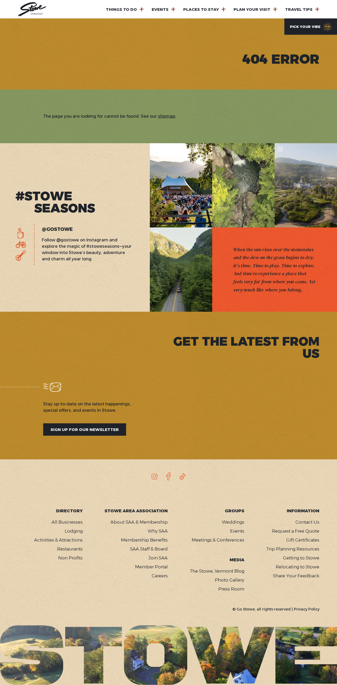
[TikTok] (182, 476)
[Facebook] (168, 476)
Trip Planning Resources (292, 549)
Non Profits (70, 557)
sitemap (166, 116)
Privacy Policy (306, 609)
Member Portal (151, 566)
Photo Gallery (229, 580)
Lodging (74, 531)
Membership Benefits (144, 540)
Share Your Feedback (296, 575)
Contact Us (307, 522)
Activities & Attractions (58, 540)
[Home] (32, 9)
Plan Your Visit (252, 9)
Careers (160, 575)
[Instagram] (154, 476)
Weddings (233, 522)
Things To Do (121, 9)
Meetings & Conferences (218, 540)
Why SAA (158, 531)
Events (160, 9)
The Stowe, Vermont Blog (217, 571)
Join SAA (158, 557)
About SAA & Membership (139, 522)
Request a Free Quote (295, 531)
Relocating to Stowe (297, 566)
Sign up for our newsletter (85, 429)
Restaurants (70, 549)
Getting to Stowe (301, 557)
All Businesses (67, 522)
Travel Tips (299, 9)
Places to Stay (201, 9)
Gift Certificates (302, 540)
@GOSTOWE (57, 229)
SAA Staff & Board (149, 549)
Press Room (231, 589)
